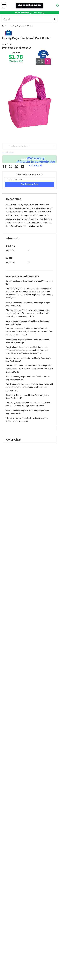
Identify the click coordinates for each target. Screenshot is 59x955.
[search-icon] (54, 19)
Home (4, 26)
